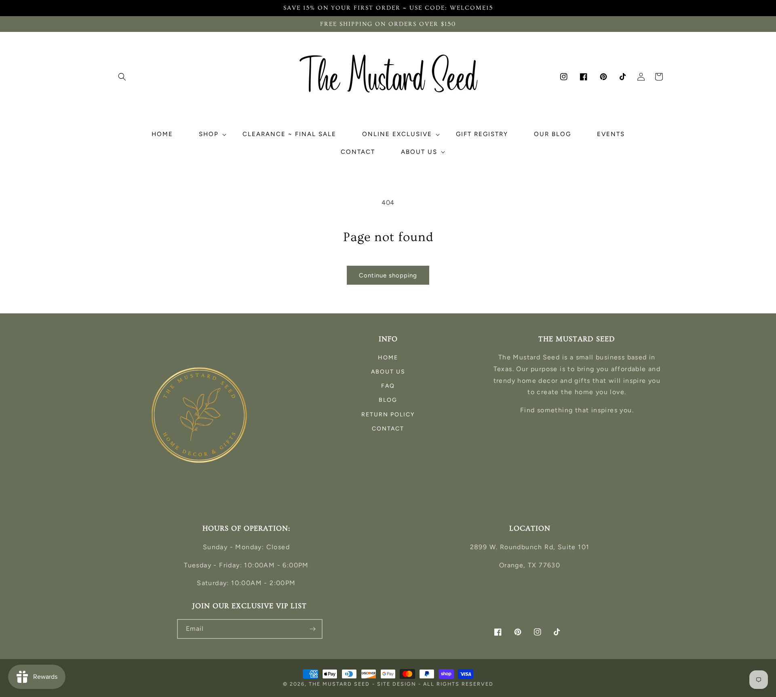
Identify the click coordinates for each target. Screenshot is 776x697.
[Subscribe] (313, 629)
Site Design (396, 684)
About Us (388, 371)
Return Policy (388, 414)
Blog (388, 400)
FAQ (388, 385)
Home (388, 357)
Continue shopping (388, 275)
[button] (122, 77)
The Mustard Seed (339, 684)
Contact (388, 428)
